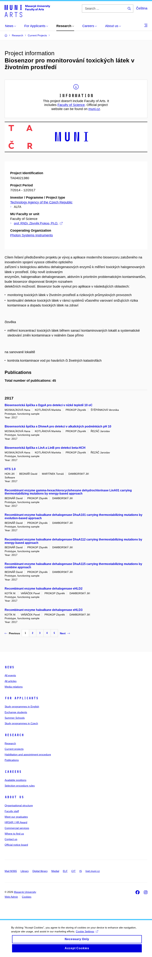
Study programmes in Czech (21, 723)
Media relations (14, 686)
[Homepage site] (27, 10)
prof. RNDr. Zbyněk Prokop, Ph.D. (36, 223)
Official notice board (16, 844)
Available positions (15, 780)
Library (25, 871)
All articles (10, 681)
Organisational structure (19, 805)
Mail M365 (11, 871)
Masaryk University (25, 891)
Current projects (14, 748)
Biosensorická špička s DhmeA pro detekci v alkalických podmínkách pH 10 (58, 426)
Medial (55, 871)
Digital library (40, 871)
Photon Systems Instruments (31, 235)
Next (63, 633)
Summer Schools (15, 717)
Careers (13, 772)
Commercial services (17, 828)
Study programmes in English (22, 706)
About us (14, 797)
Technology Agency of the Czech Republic (41, 202)
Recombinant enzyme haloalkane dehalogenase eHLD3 (43, 609)
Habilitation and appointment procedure (28, 754)
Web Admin (11, 896)
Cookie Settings (85, 931)
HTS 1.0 (10, 469)
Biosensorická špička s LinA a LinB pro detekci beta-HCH (45, 447)
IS (80, 871)
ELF (65, 871)
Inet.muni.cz (92, 871)
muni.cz (94, 109)
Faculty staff (12, 811)
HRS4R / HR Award (16, 822)
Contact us (11, 839)
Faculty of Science (71, 105)
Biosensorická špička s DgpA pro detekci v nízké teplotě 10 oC (48, 405)
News (9, 667)
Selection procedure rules (20, 785)
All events (10, 675)
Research (14, 735)
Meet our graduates (16, 816)
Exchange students (16, 712)
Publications (12, 760)
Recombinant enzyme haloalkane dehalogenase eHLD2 (43, 588)
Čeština (141, 8)
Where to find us (14, 833)
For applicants (21, 698)
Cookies (26, 896)
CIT (73, 871)
